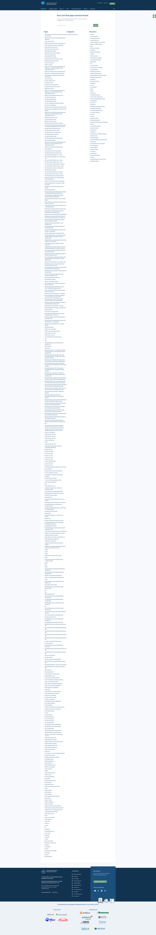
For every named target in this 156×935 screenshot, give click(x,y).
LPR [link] (91, 63)
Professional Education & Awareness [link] (52, 693)
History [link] (46, 815)
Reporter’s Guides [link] (48, 800)
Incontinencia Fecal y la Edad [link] (50, 697)
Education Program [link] (48, 449)
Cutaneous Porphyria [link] (94, 128)
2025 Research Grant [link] (49, 82)
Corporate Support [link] (48, 768)
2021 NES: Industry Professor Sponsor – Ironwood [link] (54, 164)
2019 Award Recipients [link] (49, 718)
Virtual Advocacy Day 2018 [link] (50, 434)
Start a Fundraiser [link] (48, 782)
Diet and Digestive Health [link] (73, 34)
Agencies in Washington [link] (49, 440)
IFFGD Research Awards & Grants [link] (51, 60)
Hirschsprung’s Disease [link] (94, 81)
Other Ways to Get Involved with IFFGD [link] (53, 685)
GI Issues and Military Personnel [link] (51, 472)
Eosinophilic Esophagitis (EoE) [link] (96, 110)
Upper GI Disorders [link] (94, 36)
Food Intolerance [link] (93, 100)
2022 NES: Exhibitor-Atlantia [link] (50, 136)
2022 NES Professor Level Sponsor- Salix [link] (53, 132)
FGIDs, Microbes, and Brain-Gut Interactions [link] (53, 683)
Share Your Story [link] (48, 346)
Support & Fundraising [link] (49, 62)
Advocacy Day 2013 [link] (49, 455)
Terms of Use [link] (47, 821)
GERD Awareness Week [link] (49, 594)
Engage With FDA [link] (48, 468)
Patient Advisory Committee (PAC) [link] (51, 311)
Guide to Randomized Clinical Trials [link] (52, 539)
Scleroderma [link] (92, 50)
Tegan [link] (46, 579)
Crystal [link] (46, 551)
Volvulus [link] (92, 34)
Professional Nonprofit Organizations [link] (52, 757)
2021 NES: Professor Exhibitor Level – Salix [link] (53, 162)
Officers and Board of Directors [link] (51, 747)
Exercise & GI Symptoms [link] (50, 655)
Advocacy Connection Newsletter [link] (51, 281)
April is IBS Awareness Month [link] (51, 584)
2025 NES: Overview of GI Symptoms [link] (52, 53)
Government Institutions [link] (49, 761)
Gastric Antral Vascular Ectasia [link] (96, 96)
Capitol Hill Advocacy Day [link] (50, 485)
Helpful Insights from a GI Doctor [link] (51, 535)
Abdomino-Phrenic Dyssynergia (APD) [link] (98, 159)
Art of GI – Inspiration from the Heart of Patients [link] (54, 103)
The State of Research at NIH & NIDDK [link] (53, 659)
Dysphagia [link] (92, 114)
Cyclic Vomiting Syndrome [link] (95, 126)
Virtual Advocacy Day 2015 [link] (50, 444)
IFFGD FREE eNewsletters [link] (50, 279)
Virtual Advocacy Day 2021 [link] (50, 333)
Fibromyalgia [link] (92, 104)
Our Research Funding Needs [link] (50, 737)
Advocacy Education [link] (49, 803)
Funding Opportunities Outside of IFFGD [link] (53, 805)
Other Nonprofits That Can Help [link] (51, 745)
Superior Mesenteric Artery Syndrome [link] (97, 42)
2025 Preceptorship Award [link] (50, 80)
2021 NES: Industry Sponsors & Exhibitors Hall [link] (54, 167)
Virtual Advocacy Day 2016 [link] (50, 438)
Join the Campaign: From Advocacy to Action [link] (54, 58)
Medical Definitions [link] (48, 705)
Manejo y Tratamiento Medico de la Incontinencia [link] (54, 577)
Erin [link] (45, 592)
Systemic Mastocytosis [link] (94, 40)
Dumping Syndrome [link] (94, 118)
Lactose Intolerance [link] (94, 69)
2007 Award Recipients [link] (49, 728)
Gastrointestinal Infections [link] (95, 94)
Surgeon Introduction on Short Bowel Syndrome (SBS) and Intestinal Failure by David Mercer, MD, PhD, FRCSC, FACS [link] (55, 258)
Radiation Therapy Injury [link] (95, 52)
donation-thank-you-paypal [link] (50, 675)
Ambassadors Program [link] (49, 784)
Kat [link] (45, 606)
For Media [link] (47, 844)
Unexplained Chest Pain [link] (95, 38)
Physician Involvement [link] (49, 327)
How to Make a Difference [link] (50, 703)
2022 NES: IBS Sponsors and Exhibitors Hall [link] (53, 138)
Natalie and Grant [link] (48, 497)
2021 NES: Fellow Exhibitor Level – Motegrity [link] (54, 171)
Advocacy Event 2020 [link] (49, 451)
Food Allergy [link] (93, 102)
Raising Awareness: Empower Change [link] (52, 786)
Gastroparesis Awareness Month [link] (51, 511)
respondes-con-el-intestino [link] (50, 699)
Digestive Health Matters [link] (49, 776)
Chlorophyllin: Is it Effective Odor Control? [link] (53, 555)
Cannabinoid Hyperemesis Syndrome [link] (97, 143)
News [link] (68, 8)
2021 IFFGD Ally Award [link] (50, 334)
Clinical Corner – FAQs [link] (49, 813)
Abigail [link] (46, 553)
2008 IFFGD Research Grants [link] (50, 478)
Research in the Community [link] (50, 140)
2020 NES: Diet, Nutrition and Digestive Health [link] (54, 807)
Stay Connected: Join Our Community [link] (52, 796)
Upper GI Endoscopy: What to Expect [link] (52, 673)
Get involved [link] (92, 8)
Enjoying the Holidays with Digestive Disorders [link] (54, 679)
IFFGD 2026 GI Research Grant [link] (51, 47)
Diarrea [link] (46, 788)
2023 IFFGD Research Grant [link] (50, 119)
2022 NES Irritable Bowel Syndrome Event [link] (53, 152)
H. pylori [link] (92, 85)
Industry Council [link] (48, 774)
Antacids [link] (46, 712)
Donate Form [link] (47, 751)
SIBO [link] (91, 46)
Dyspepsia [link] (92, 116)
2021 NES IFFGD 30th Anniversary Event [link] (53, 336)
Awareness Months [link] (48, 714)
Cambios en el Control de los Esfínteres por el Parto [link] (55, 533)
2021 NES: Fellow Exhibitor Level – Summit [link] (53, 160)
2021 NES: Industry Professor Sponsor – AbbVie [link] (54, 165)
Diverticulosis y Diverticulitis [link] (50, 695)
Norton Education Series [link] (76, 8)
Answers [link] (46, 825)
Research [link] (85, 8)
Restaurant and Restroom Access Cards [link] (52, 86)
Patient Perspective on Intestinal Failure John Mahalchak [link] (55, 214)
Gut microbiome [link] (93, 87)
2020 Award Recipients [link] (49, 716)
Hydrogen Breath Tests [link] (49, 671)
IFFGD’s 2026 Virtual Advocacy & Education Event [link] (55, 43)
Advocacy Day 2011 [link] (49, 464)
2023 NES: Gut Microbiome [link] (50, 105)
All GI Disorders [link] (93, 153)
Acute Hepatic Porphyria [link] (95, 155)
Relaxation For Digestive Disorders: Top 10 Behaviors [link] (55, 502)
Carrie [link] (46, 564)
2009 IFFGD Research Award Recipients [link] (53, 726)
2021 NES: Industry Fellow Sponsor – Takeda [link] (54, 173)
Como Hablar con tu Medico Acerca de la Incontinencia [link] (55, 531)
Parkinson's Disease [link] (94, 55)
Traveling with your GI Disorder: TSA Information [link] (54, 181)
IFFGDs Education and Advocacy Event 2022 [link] (54, 123)
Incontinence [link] (92, 79)
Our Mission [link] (47, 829)
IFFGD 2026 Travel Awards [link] (50, 51)
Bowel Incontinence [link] (94, 145)
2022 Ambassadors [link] (48, 148)
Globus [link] (91, 89)
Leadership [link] (47, 835)
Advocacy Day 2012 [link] (49, 457)
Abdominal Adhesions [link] (94, 161)
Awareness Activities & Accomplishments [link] (53, 708)
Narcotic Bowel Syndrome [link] (95, 59)
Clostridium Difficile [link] (94, 137)
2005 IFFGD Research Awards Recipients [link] (53, 730)
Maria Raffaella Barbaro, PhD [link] (50, 525)
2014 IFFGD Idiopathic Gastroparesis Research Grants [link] (55, 466)
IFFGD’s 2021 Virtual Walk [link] (50, 329)
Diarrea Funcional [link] (48, 763)
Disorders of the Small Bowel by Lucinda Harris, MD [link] (55, 261)
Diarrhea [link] (92, 124)
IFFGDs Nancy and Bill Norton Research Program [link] (54, 73)
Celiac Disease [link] (93, 141)
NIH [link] (46, 423)
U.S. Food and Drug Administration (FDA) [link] (53, 480)
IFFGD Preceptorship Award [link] (50, 99)
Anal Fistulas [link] (92, 151)
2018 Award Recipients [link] (49, 720)
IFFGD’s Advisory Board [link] (50, 766)
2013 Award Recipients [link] (49, 722)
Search (95, 25)
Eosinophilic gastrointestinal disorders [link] (97, 106)
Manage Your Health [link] (53, 8)
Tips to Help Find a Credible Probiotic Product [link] (54, 491)
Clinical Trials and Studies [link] (50, 772)
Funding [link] (46, 838)
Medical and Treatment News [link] (50, 780)
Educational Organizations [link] (50, 749)
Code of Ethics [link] (48, 798)
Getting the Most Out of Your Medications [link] (53, 701)
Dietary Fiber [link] (47, 689)
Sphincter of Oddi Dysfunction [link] (96, 44)
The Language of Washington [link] (50, 482)
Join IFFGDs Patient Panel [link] (50, 189)
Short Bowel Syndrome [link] (94, 48)
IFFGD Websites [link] (48, 792)
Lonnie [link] (46, 562)
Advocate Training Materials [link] (50, 461)
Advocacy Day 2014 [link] (49, 463)
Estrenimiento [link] (47, 778)
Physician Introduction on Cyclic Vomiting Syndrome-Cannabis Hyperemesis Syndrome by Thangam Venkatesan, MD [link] (55, 236)
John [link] (46, 340)
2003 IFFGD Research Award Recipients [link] (53, 732)
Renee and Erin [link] (48, 513)
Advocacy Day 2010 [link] (49, 459)
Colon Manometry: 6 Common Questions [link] (53, 691)
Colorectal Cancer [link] (93, 135)
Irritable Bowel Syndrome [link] (95, 71)
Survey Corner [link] (47, 833)
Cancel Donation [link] (48, 819)
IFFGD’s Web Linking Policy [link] (50, 842)
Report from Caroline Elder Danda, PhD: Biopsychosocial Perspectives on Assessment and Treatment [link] (54, 396)
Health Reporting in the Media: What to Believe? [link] (54, 493)
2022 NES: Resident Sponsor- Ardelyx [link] (52, 130)
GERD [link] (91, 90)
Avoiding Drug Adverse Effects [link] (51, 495)
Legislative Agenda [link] (48, 657)
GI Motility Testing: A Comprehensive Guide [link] (53, 809)
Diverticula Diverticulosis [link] (95, 120)
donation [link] (46, 770)
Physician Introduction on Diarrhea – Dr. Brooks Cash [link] (55, 307)
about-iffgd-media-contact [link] (50, 755)
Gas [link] (45, 827)
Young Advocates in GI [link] (49, 41)
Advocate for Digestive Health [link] (50, 850)
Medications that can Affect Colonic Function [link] (53, 470)
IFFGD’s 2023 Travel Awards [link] (50, 121)
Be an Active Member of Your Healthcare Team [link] (54, 614)
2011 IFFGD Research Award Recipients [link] (53, 724)
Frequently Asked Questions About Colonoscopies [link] (54, 707)
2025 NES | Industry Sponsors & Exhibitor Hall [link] (54, 45)
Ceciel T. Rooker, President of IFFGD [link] (52, 677)
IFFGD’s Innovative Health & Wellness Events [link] (54, 146)
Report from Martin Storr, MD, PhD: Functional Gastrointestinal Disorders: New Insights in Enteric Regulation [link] (54, 369)
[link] (154, 16)
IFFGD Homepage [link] (48, 856)
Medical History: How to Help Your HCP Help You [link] (55, 537)
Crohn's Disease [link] (93, 129)
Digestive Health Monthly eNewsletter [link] (52, 277)
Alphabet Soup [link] (48, 518)
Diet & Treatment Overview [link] (50, 764)
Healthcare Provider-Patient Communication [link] (53, 575)
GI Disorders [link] (43, 8)
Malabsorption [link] (93, 61)
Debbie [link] (46, 442)
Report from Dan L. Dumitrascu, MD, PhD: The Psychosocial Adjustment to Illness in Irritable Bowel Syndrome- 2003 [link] (55, 374)
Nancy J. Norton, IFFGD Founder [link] (51, 681)
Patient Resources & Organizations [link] (51, 84)
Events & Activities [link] (48, 64)
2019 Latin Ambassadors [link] (49, 710)
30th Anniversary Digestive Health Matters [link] (53, 150)
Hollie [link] (46, 557)
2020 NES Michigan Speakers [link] (51, 743)
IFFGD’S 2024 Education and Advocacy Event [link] (54, 95)
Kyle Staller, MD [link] (48, 670)
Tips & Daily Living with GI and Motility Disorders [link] (55, 753)
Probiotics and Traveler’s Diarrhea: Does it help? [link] (54, 520)
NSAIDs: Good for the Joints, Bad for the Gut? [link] (54, 741)
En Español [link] (47, 837)
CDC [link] (46, 483)
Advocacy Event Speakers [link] (50, 432)
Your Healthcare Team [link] (49, 759)
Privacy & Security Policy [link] (50, 817)
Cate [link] (46, 590)
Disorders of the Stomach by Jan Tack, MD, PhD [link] (54, 233)
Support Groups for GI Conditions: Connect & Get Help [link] (55, 107)
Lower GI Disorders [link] (94, 65)
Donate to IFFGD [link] (48, 790)
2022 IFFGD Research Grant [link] (50, 169)
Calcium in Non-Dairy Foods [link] (50, 616)
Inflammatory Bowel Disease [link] (96, 77)
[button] (114, 9)
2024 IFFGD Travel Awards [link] (50, 97)
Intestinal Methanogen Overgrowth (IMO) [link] (98, 75)
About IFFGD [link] (99, 2)
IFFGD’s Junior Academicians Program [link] (52, 331)
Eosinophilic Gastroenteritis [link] (95, 108)
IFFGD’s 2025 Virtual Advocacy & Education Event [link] (55, 71)
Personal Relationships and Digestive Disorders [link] (54, 622)
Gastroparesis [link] (93, 92)
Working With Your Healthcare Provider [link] (52, 128)
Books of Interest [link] (48, 794)
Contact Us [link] (106, 2)
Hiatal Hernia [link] (93, 83)
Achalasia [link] (92, 157)
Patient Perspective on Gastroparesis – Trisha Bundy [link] (55, 293)
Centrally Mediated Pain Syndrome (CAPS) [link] (98, 139)
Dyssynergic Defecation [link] (95, 112)
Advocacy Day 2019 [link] (49, 453)
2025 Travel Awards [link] (49, 78)
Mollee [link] (46, 566)
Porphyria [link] (92, 53)
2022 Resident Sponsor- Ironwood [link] (51, 134)
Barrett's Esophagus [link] (94, 147)
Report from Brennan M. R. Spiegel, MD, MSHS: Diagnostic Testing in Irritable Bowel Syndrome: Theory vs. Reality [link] (55, 364)
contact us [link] (60, 20)
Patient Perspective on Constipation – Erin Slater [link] (54, 305)
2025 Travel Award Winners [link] (50, 54)
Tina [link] (46, 338)
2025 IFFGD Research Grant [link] (50, 56)
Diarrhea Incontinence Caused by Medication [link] (99, 122)
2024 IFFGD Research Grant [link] (50, 101)
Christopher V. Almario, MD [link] (50, 540)
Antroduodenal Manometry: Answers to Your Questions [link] (55, 664)
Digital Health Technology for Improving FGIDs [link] (54, 175)
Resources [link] (62, 8)
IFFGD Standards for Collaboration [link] (51, 687)
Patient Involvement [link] (48, 309)
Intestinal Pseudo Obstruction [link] (96, 73)
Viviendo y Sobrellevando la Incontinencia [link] (53, 641)
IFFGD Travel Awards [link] (49, 88)
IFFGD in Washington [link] (49, 801)
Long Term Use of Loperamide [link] (96, 67)
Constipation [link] (92, 131)
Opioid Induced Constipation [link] (96, 57)
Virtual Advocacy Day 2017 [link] (50, 436)
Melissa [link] (46, 549)
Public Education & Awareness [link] (51, 739)
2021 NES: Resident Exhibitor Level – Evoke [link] (53, 154)
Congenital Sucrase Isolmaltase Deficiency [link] (98, 133)
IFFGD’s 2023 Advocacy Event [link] (51, 117)
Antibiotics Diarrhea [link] (94, 149)
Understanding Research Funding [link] (51, 811)
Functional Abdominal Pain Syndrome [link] (97, 98)
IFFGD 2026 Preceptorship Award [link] (51, 49)
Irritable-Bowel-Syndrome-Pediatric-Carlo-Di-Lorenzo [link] (55, 208)
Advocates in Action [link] (49, 643)
